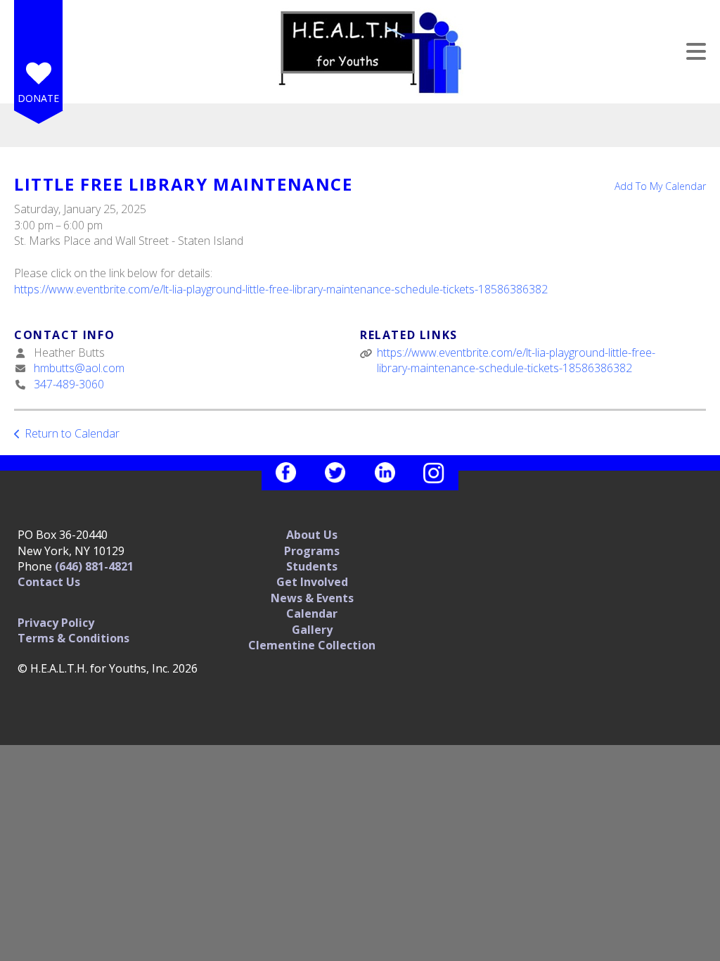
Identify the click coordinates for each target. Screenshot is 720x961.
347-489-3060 (69, 384)
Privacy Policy (56, 622)
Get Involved (312, 582)
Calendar (312, 613)
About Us (312, 534)
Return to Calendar (72, 433)
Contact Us (49, 582)
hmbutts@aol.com (79, 368)
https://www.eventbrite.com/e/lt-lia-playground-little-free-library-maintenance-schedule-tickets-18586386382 (281, 289)
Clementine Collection (311, 645)
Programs (312, 551)
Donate (38, 98)
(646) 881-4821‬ (94, 566)
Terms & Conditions (73, 638)
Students (312, 566)
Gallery (312, 629)
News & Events (312, 598)
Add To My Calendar (660, 186)
